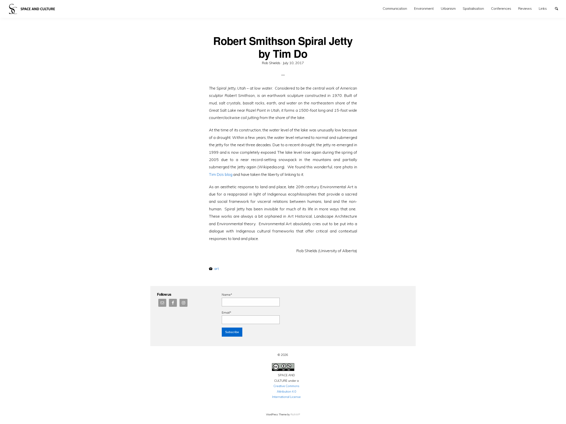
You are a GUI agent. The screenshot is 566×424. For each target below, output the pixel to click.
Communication (395, 8)
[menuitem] (395, 8)
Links (543, 8)
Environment (424, 8)
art (216, 268)
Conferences (501, 8)
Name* (227, 295)
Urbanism (448, 8)
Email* (226, 313)
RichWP (295, 414)
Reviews (525, 8)
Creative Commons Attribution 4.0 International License (286, 391)
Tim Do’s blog (220, 174)
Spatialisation (473, 8)
